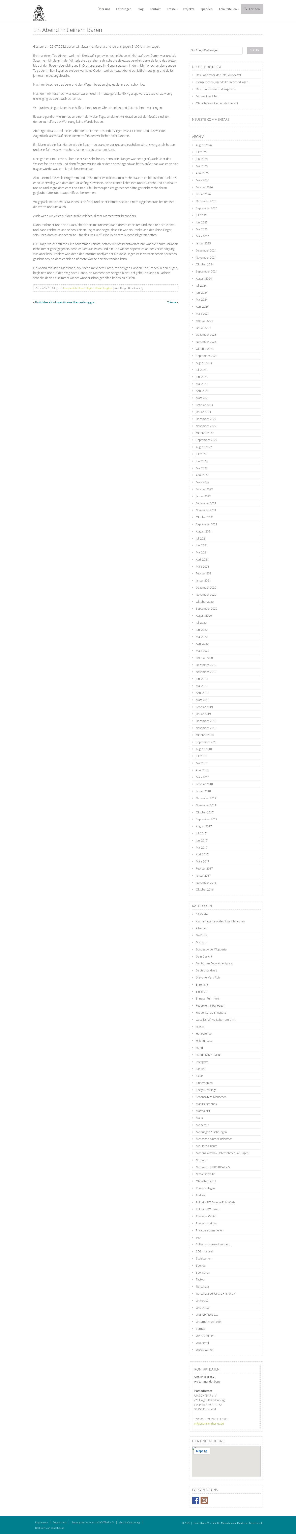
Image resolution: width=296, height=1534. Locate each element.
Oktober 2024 (205, 264)
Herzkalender (204, 1033)
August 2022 (204, 447)
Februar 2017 (204, 868)
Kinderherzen (204, 1083)
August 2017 (204, 826)
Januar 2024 (203, 328)
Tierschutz (202, 1286)
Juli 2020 (201, 622)
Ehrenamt (202, 984)
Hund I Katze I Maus (208, 1055)
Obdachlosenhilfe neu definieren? (217, 103)
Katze (199, 1076)
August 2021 (204, 531)
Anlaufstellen (228, 9)
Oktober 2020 (205, 602)
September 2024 (206, 271)
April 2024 (202, 306)
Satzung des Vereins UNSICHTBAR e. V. (93, 1522)
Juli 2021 (201, 538)
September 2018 (206, 742)
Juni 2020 (202, 630)
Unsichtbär (203, 1308)
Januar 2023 (203, 412)
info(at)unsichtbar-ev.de (209, 1423)
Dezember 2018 (206, 721)
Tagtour (200, 1279)
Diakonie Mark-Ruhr (208, 977)
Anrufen (254, 9)
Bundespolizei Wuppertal (211, 949)
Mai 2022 (202, 468)
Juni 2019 (202, 679)
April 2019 (202, 693)
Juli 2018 (201, 756)
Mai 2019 (202, 686)
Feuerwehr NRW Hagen (210, 1005)
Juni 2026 (202, 159)
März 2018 (202, 777)
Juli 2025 (201, 215)
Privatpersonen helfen (210, 1230)
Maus (199, 1118)
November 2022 (206, 426)
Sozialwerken (204, 1258)
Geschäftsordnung (129, 1522)
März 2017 (202, 861)
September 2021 (206, 524)
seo (198, 1237)
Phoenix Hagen (205, 1188)
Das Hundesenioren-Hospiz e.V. (216, 89)
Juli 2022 (201, 454)
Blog (141, 9)
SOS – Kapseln (205, 1251)
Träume (171, 302)
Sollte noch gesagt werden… (213, 1244)
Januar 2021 (203, 580)
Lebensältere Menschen (211, 1097)
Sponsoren (203, 1272)
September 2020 (206, 608)
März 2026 (202, 180)
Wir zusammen (205, 1336)
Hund (199, 1048)
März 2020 (202, 651)
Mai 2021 (202, 552)
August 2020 (204, 615)
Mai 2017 (202, 847)
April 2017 (202, 854)
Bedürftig (201, 935)
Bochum (201, 942)
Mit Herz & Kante (206, 1146)
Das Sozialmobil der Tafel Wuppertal (218, 75)
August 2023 (204, 363)
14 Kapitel (202, 914)
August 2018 (204, 749)
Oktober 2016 (205, 889)
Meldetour (202, 1125)
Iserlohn (201, 1069)
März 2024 (202, 313)
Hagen (89, 288)
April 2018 (202, 770)
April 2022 (202, 475)
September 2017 (206, 819)
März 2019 (202, 700)
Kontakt (155, 9)
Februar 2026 (204, 187)
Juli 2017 (201, 833)
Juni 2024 (202, 292)
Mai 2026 (202, 166)
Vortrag (200, 1329)
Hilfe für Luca (204, 1041)
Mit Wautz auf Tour (207, 96)
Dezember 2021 (206, 503)
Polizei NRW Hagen (207, 1209)
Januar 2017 (203, 875)
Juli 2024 (201, 285)
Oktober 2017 (205, 812)
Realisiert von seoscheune (49, 1528)
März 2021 (202, 566)
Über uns (104, 9)
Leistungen (123, 9)
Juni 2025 (202, 222)
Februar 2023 (204, 405)
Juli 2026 (201, 152)
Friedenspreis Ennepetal (211, 1012)
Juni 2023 (202, 377)
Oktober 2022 (205, 433)
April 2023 (202, 391)
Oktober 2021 (205, 517)
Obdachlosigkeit (103, 288)
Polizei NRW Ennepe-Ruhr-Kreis (215, 1202)
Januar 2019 (203, 714)
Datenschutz (60, 1522)
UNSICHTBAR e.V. (207, 1314)
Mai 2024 (202, 299)
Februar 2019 (204, 707)
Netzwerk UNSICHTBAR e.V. (213, 1167)
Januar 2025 (203, 243)
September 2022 (206, 440)
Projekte (189, 9)
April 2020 (202, 643)
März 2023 (202, 398)
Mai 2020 (202, 637)
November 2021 (206, 510)
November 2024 (206, 257)
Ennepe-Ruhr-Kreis (73, 288)
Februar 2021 (204, 573)
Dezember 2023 (206, 334)
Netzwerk (202, 1160)
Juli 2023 (201, 370)
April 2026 (202, 173)
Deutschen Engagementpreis (214, 963)
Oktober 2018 (205, 735)
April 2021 (202, 559)
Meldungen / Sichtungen (211, 1132)
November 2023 (206, 342)
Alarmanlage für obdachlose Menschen (220, 921)
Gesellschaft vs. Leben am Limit (216, 1020)
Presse (171, 9)
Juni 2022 (202, 461)
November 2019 (206, 672)
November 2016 (206, 882)
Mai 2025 (202, 229)
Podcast (201, 1195)
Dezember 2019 (206, 665)
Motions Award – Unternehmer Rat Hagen (222, 1153)
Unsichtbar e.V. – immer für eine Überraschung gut (64, 302)
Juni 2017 (202, 840)
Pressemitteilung (206, 1223)
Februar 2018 (204, 784)
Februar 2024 (204, 321)
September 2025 (206, 208)
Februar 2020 (204, 658)
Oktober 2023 (205, 349)
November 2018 (206, 728)
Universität (202, 1300)
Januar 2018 (203, 791)
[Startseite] (38, 10)
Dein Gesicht (204, 956)
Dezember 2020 (206, 587)
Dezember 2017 (206, 798)
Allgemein (202, 928)
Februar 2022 (204, 489)
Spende (201, 1265)
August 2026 (204, 145)
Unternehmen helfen (209, 1321)
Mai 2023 (202, 384)
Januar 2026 (203, 194)
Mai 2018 (202, 763)
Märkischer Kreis (206, 1104)
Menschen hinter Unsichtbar (214, 1139)
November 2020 (206, 594)
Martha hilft (203, 1111)
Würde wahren (205, 1350)
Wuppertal (202, 1343)
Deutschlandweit (206, 970)
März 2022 (202, 482)
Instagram (202, 1062)
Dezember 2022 (206, 419)
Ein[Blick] (201, 991)
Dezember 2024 (206, 250)
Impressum (41, 1522)
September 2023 (206, 356)
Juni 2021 (202, 545)
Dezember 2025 (206, 201)
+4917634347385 (216, 1419)
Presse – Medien (206, 1216)
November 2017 (206, 805)
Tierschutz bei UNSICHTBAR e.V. (216, 1293)
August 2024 (204, 278)
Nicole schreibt (205, 1174)
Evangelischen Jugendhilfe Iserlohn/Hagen (222, 82)
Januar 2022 (203, 496)
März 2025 (202, 236)
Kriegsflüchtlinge (206, 1090)
